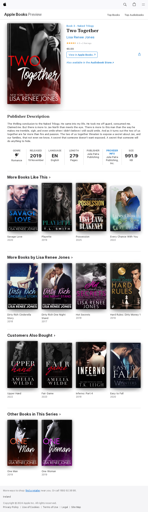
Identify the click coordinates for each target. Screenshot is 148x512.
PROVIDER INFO (112, 152)
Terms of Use (50, 507)
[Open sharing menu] (139, 55)
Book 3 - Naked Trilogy (80, 25)
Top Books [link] (113, 14)
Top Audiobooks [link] (134, 14)
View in (81, 54)
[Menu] (143, 4)
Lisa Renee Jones (80, 37)
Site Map (76, 507)
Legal (65, 507)
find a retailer (33, 490)
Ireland (7, 496)
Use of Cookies (30, 507)
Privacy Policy (11, 507)
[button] (125, 4)
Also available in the (89, 62)
